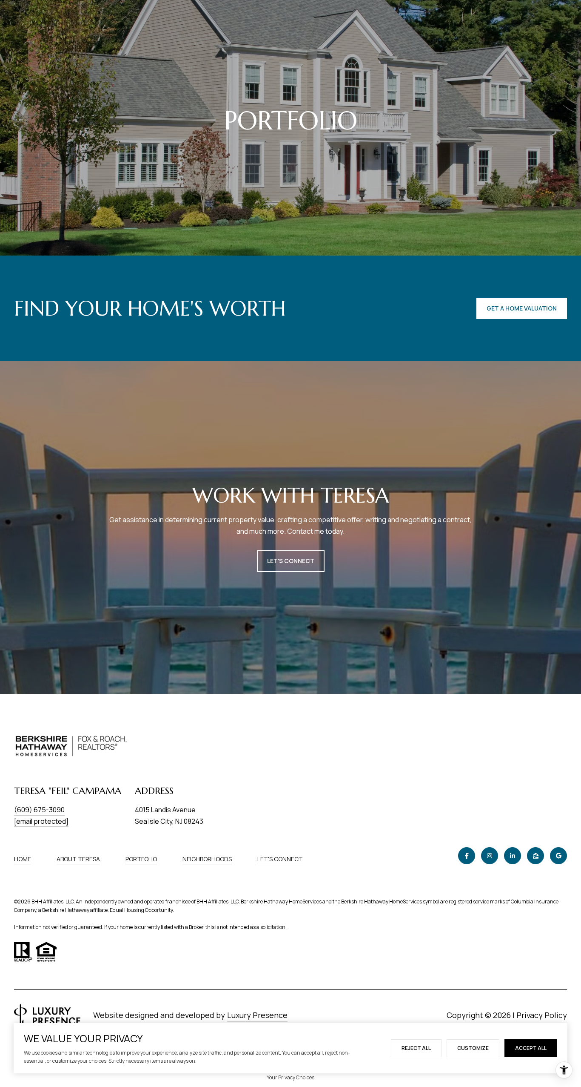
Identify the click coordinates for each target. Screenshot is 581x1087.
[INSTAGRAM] (489, 855)
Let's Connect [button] (290, 561)
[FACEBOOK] (466, 855)
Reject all (416, 1048)
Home (22, 859)
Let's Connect (280, 859)
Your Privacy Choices (290, 1077)
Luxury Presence (257, 1015)
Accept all (531, 1048)
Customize (473, 1048)
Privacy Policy (541, 1015)
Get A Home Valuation (522, 308)
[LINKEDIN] (512, 855)
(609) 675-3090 (39, 809)
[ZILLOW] (535, 855)
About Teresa (78, 859)
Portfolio (141, 859)
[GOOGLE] (558, 855)
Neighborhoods (207, 859)
